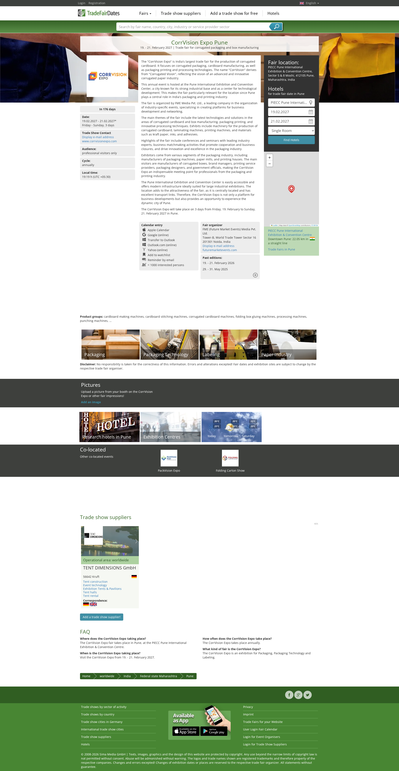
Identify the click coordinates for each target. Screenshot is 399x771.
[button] (291, 189)
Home (86, 676)
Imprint (248, 714)
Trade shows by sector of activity (103, 707)
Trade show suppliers (181, 13)
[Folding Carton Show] (230, 458)
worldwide (107, 676)
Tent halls (90, 592)
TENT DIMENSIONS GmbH (109, 568)
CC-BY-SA (314, 225)
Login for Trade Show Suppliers (265, 744)
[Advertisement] (199, 301)
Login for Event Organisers (261, 737)
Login (81, 3)
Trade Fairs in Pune (281, 249)
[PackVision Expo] (169, 458)
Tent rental (91, 596)
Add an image (91, 402)
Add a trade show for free (234, 13)
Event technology (95, 585)
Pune (189, 676)
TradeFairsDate (98, 13)
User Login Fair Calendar (260, 729)
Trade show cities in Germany (101, 722)
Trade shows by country (97, 714)
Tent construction (95, 582)
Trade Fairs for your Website (263, 722)
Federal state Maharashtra (158, 676)
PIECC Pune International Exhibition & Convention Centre (290, 233)
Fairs (144, 13)
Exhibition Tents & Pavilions (102, 589)
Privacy (248, 707)
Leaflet (275, 225)
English (311, 3)
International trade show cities (102, 729)
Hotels (273, 13)
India (127, 676)
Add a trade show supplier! (102, 617)
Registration (97, 3)
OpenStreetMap (294, 225)
